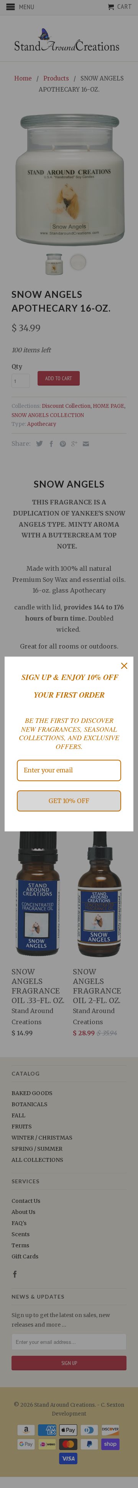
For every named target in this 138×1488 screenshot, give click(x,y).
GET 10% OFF (69, 801)
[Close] (124, 666)
